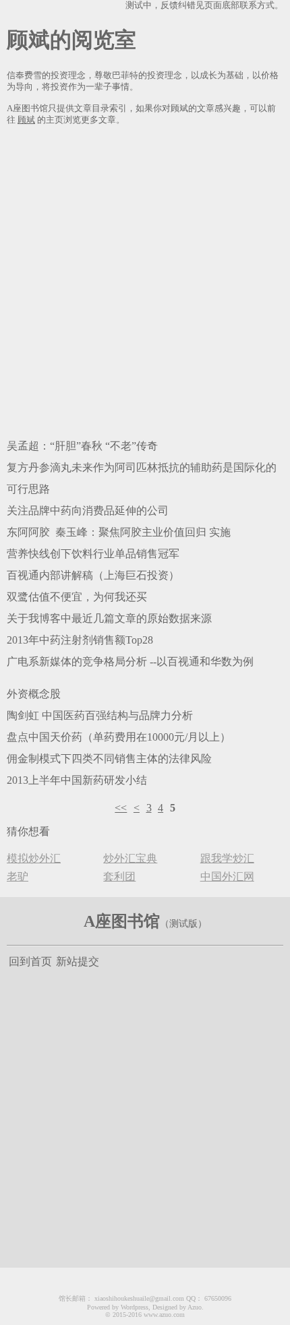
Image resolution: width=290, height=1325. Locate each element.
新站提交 (77, 961)
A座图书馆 (122, 921)
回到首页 (30, 961)
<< (121, 807)
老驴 (17, 876)
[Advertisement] (145, 280)
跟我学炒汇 (227, 858)
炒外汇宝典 (130, 858)
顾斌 (26, 120)
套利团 (119, 876)
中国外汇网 (227, 876)
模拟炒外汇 (34, 858)
